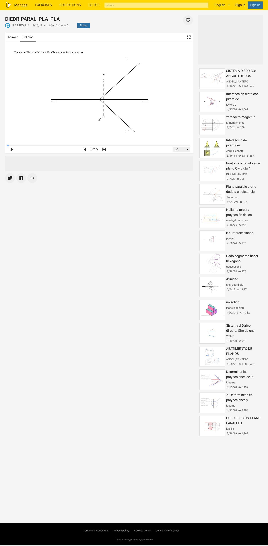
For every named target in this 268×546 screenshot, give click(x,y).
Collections (70, 5)
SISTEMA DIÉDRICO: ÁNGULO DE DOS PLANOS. (241, 76)
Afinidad (232, 279)
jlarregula (20, 25)
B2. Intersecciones (239, 233)
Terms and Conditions (95, 530)
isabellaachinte (235, 308)
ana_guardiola (234, 284)
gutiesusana (233, 266)
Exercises (43, 5)
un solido (233, 302)
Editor (94, 5)
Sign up (255, 5)
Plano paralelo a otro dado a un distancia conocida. (241, 192)
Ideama (230, 382)
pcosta (230, 238)
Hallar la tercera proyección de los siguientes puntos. (239, 215)
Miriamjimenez (235, 122)
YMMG (230, 336)
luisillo (230, 428)
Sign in (240, 5)
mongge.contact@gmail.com (138, 539)
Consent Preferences (167, 530)
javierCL (231, 104)
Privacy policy (121, 530)
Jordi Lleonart (234, 151)
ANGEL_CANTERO (237, 81)
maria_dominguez (237, 220)
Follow (84, 25)
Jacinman (232, 197)
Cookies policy (142, 530)
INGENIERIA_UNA (237, 174)
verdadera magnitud (240, 117)
